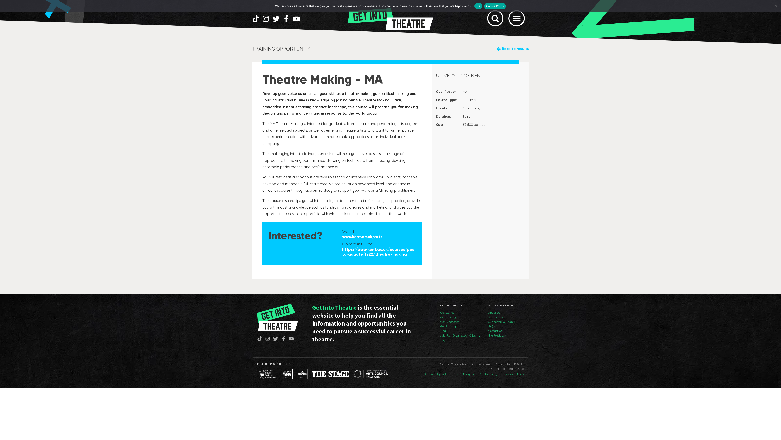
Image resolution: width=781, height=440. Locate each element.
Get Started (447, 313)
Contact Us (495, 331)
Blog (443, 331)
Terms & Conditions (511, 374)
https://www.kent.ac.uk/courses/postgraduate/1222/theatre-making (378, 252)
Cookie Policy (488, 374)
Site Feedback (497, 335)
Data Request (450, 374)
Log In (444, 340)
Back (515, 48)
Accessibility (432, 374)
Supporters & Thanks (501, 322)
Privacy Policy (469, 374)
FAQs (491, 326)
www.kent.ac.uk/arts (362, 236)
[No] (776, 6)
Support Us (495, 317)
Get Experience (449, 322)
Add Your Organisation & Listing (460, 335)
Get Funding (448, 326)
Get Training (448, 317)
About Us (494, 313)
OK (478, 6)
